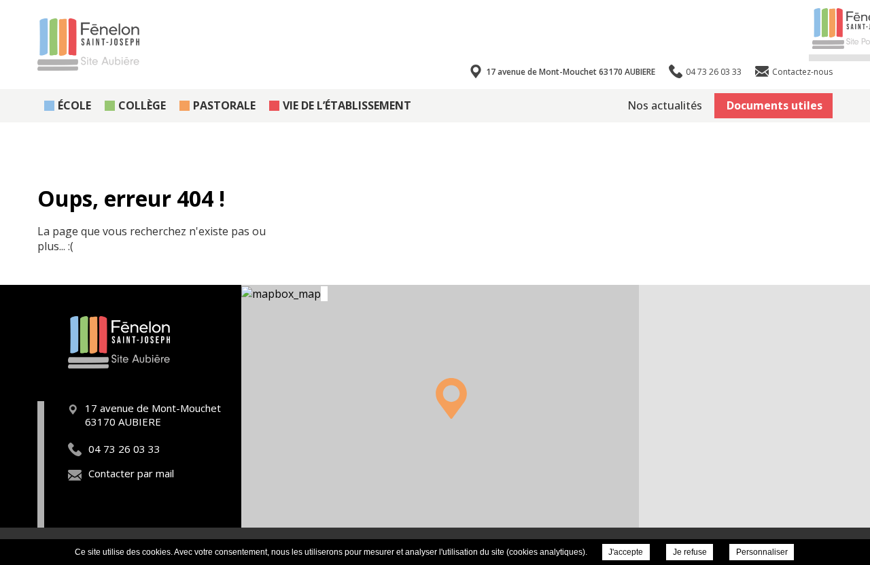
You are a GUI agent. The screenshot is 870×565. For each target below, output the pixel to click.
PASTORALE (224, 105)
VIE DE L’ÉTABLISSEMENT (347, 105)
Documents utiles (774, 105)
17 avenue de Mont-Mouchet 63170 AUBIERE (570, 72)
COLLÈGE (142, 105)
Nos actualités (664, 105)
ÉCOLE (74, 105)
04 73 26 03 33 (124, 449)
